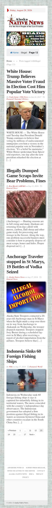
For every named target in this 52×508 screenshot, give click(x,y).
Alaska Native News (20, 502)
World (40, 366)
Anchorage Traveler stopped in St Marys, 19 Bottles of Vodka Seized (25, 264)
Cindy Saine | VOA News (18, 97)
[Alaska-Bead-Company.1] (25, 38)
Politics (25, 99)
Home (16, 52)
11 (30, 430)
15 (14, 435)
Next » (32, 435)
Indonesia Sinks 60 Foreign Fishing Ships (23, 356)
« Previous (12, 430)
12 (36, 430)
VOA (10, 366)
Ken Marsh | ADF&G (17, 186)
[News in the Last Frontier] (25, 21)
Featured (10, 99)
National (18, 99)
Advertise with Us (16, 467)
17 (25, 435)
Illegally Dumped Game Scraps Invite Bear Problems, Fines (25, 175)
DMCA (31, 474)
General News (11, 188)
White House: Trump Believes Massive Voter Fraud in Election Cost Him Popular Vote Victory (25, 81)
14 (9, 435)
